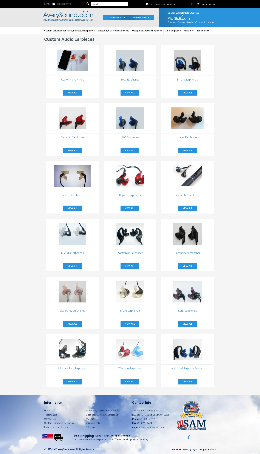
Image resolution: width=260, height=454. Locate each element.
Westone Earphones (130, 368)
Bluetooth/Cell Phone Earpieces (113, 30)
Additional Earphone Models (187, 368)
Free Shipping (64, 4)
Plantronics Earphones (130, 252)
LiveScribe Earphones (187, 195)
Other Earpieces (173, 30)
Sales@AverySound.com (162, 4)
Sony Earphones (187, 310)
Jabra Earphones (187, 137)
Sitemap (90, 427)
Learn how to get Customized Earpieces (129, 17)
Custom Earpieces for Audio (58, 423)
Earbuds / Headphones (56, 427)
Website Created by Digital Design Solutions (194, 449)
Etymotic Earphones (72, 137)
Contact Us (50, 419)
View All (72, 92)
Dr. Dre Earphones (187, 79)
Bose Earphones (130, 79)
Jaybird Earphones (72, 195)
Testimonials (203, 30)
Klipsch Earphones (130, 195)
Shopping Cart (208, 4)
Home (47, 4)
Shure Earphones (130, 310)
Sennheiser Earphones (188, 252)
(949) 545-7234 (147, 419)
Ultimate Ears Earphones (72, 368)
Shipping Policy (94, 423)
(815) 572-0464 (144, 423)
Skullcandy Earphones (72, 310)
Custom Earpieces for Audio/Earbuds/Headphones (69, 30)
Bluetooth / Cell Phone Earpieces (103, 410)
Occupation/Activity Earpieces (147, 30)
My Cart (90, 419)
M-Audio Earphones (72, 252)
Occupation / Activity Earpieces (102, 415)
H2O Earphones (130, 137)
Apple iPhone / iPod (72, 79)
